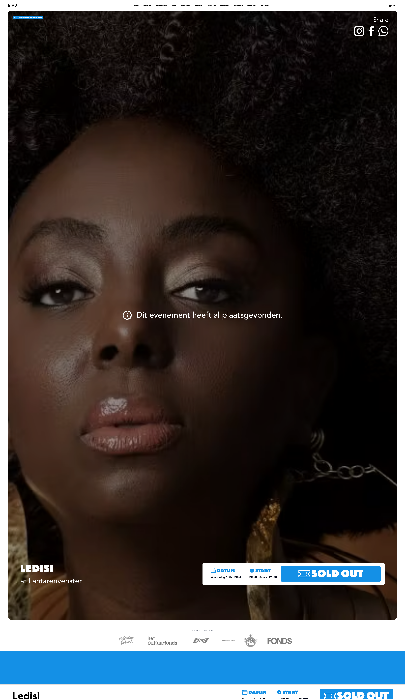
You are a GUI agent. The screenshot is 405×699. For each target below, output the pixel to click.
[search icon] (386, 5)
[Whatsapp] (383, 31)
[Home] (12, 5)
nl (390, 5)
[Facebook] (371, 31)
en (394, 5)
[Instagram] (359, 31)
